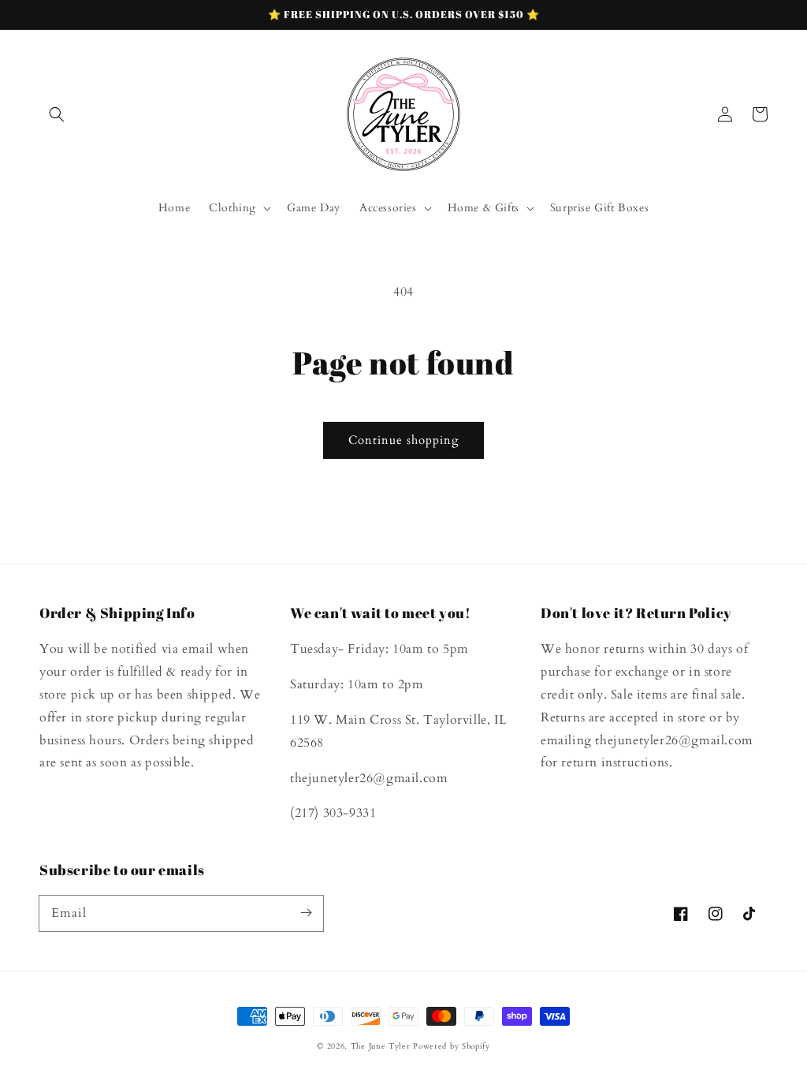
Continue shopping (403, 440)
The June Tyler (381, 1046)
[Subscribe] (305, 913)
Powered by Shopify (451, 1046)
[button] (56, 114)
